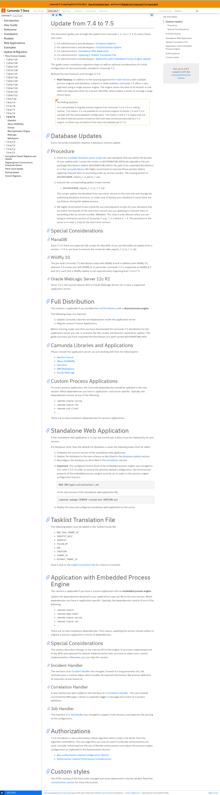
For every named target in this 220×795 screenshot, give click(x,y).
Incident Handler (81, 671)
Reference (10, 29)
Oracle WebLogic (66, 372)
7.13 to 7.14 (12, 84)
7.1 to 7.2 (10, 149)
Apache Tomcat (65, 357)
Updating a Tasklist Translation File (97, 54)
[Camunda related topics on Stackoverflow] (56, 15)
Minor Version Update (15, 56)
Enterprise (91, 11)
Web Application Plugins (18, 131)
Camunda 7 (53, 11)
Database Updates (106, 43)
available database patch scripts (85, 157)
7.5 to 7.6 (10, 113)
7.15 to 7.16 (12, 77)
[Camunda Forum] (60, 15)
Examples (10, 47)
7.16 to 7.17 (12, 74)
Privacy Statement (132, 793)
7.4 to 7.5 (10, 116)
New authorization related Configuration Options (83, 755)
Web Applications (14, 43)
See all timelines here (98, 4)
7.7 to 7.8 (10, 106)
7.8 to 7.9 (10, 102)
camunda (105, 793)
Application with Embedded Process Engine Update (123, 58)
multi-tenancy (123, 79)
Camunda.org (165, 11)
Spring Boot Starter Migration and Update (20, 157)
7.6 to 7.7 (10, 109)
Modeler (9, 38)
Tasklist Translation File (177, 42)
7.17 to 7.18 (12, 70)
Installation (11, 34)
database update (132, 456)
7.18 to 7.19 (12, 66)
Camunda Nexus (75, 169)
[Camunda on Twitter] (53, 15)
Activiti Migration (13, 176)
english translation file (83, 564)
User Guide (10, 25)
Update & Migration (15, 52)
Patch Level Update (14, 168)
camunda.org (49, 793)
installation (112, 460)
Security (103, 11)
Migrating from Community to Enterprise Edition (19, 164)
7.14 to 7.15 (12, 81)
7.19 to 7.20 (12, 63)
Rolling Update (12, 172)
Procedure (172, 25)
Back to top (213, 793)
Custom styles (172, 57)
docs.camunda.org (65, 793)
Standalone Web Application (93, 51)
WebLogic (12, 134)
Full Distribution (107, 308)
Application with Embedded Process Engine (179, 47)
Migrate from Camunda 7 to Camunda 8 (140, 4)
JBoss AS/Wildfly (15, 124)
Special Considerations (178, 29)
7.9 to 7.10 (11, 99)
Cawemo (78, 11)
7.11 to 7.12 (12, 91)
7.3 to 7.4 (10, 142)
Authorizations (173, 53)
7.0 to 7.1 (10, 152)
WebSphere (12, 138)
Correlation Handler (117, 692)
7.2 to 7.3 (10, 145)
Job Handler (77, 714)
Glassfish (11, 120)
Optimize (66, 11)
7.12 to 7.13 (12, 88)
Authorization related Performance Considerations (84, 758)
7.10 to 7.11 (12, 95)
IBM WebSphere (65, 368)
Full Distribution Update (108, 47)
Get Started (38, 11)
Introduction (11, 20)
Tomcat (10, 127)
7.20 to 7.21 (12, 59)
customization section (63, 782)
